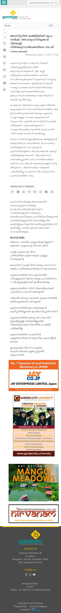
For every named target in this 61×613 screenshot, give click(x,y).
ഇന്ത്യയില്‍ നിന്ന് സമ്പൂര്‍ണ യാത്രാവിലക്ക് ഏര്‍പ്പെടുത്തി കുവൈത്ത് (27, 352)
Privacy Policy (20, 606)
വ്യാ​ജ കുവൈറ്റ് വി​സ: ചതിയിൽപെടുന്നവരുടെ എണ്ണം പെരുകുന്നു (29, 256)
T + (5, 37)
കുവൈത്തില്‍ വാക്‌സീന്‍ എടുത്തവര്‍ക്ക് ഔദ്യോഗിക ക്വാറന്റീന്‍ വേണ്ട (33, 338)
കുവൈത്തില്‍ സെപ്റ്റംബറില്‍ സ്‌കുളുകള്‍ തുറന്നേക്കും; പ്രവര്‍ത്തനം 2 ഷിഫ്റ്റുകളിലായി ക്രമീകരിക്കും (33, 279)
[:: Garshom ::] (16, 14)
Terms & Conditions (38, 606)
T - (5, 29)
